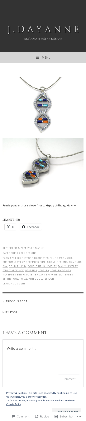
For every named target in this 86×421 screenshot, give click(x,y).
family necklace (13, 270)
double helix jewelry (42, 266)
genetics (31, 270)
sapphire (52, 274)
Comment (69, 379)
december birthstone (41, 262)
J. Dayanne (37, 248)
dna (5, 266)
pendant (39, 274)
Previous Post (16, 301)
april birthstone (21, 258)
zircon (49, 279)
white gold (36, 279)
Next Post (10, 312)
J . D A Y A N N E (43, 30)
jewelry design (60, 270)
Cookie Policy (13, 404)
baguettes (41, 258)
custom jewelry (14, 262)
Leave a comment (14, 283)
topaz (23, 279)
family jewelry (68, 266)
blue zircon (58, 258)
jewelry (43, 270)
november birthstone (18, 274)
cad (69, 258)
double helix (18, 266)
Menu (46, 57)
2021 (22, 253)
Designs (31, 253)
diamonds (75, 262)
